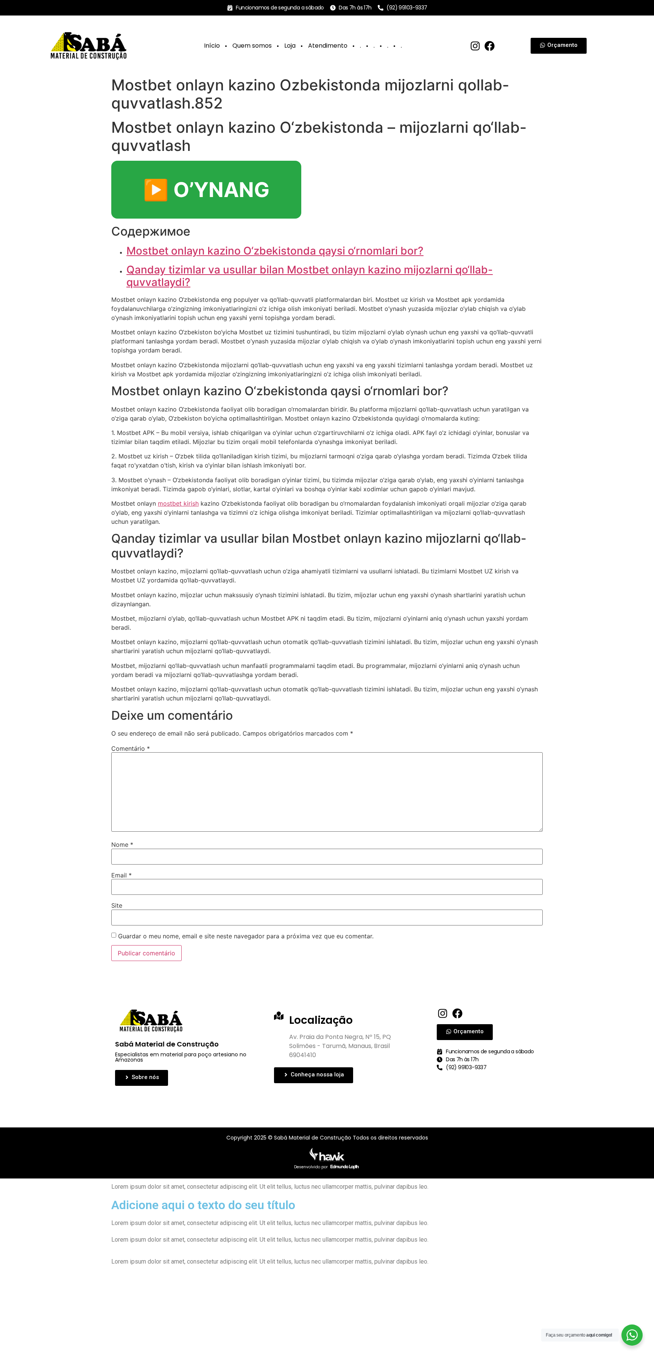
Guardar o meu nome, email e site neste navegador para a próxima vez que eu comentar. (246, 936)
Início (212, 45)
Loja (290, 45)
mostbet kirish (178, 503)
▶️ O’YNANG (206, 189)
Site (116, 905)
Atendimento (327, 45)
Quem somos (252, 45)
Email (121, 875)
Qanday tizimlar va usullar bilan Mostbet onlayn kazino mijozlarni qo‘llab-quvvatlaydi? (309, 276)
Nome (122, 845)
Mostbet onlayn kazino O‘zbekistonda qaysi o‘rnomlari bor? (275, 250)
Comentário (130, 748)
